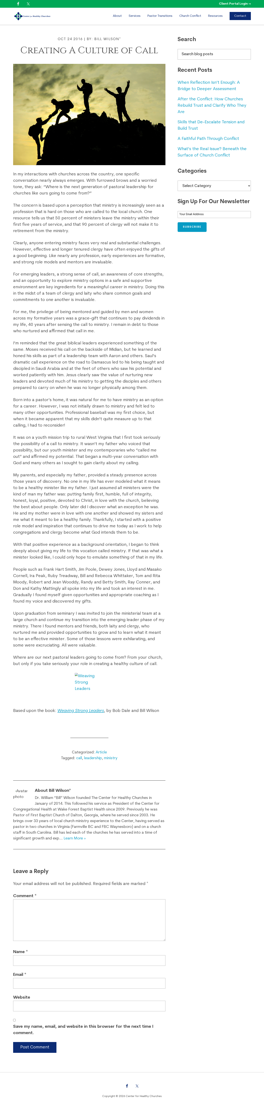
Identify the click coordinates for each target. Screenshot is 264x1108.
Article (101, 752)
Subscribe (192, 227)
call (79, 758)
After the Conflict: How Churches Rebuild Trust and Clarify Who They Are (212, 105)
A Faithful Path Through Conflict (208, 139)
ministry (111, 758)
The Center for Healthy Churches (46, 16)
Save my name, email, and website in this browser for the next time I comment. (83, 1029)
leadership (93, 758)
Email (19, 975)
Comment (25, 896)
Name (20, 952)
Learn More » (75, 838)
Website (21, 997)
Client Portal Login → (235, 3)
